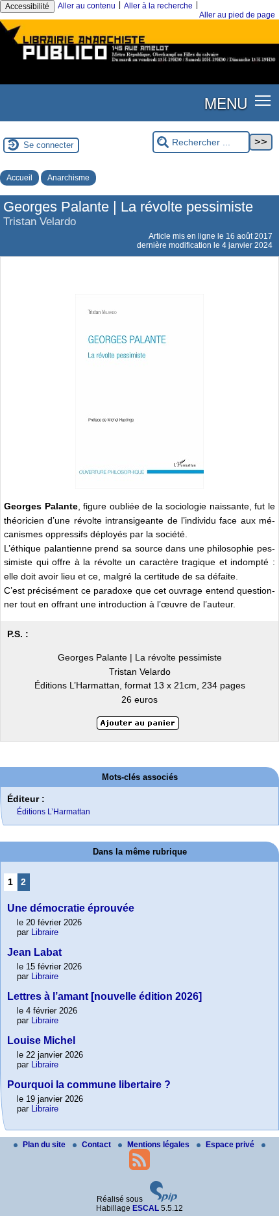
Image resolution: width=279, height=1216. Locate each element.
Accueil (19, 177)
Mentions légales (159, 1144)
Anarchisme (68, 177)
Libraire (44, 932)
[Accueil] (139, 63)
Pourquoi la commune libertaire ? (89, 1084)
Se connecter (48, 145)
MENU (225, 102)
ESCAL (145, 1208)
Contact (97, 1144)
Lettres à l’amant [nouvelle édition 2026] (104, 996)
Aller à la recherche (158, 5)
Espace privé (231, 1144)
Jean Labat (34, 952)
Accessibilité (27, 6)
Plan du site (45, 1144)
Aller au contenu (86, 5)
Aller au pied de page (237, 14)
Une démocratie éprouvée (70, 908)
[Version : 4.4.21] (163, 1199)
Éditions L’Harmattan (53, 811)
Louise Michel (41, 1040)
